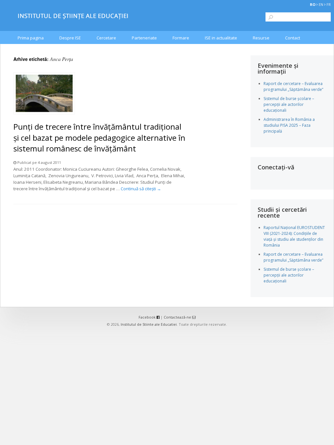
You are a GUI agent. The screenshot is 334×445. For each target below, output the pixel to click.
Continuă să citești (141, 189)
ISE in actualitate (221, 38)
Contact (292, 38)
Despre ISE (70, 38)
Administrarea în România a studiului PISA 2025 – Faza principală (289, 125)
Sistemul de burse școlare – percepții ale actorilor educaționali (289, 104)
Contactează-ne (178, 317)
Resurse (261, 38)
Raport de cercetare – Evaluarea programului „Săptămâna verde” (293, 86)
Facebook (148, 317)
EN (321, 4)
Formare (181, 38)
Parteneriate (144, 38)
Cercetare (106, 38)
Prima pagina (31, 38)
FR (328, 4)
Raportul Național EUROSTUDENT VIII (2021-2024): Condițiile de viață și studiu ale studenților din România (294, 236)
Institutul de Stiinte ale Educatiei (149, 324)
